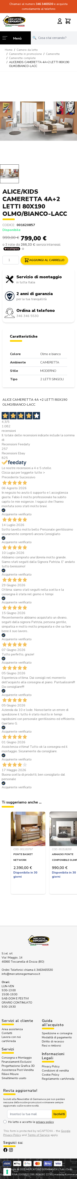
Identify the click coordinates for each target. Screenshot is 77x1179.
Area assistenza (13, 1029)
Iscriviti (59, 1114)
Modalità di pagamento (57, 1037)
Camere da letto (27, 50)
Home (9, 50)
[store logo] (14, 21)
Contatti (7, 1033)
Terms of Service (39, 1135)
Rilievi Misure (10, 1074)
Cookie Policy (50, 1075)
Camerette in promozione (25, 54)
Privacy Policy (51, 1066)
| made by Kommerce (65, 1174)
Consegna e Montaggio (17, 1058)
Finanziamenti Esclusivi (16, 1062)
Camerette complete (22, 58)
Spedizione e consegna (57, 1033)
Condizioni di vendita (55, 1071)
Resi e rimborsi (51, 1046)
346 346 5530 (27, 316)
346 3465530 (45, 4)
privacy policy (45, 1122)
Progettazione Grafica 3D (18, 1066)
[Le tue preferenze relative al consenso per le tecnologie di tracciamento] (7, 1172)
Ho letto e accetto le (31, 1122)
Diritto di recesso (53, 1041)
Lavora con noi (11, 1037)
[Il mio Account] (59, 21)
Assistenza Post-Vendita (18, 1070)
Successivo (27, 477)
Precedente (10, 477)
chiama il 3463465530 (38, 970)
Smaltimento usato (14, 1078)
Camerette (53, 54)
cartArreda (9, 1041)
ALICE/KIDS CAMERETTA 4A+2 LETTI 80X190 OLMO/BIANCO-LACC (39, 64)
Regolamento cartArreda (58, 1079)
